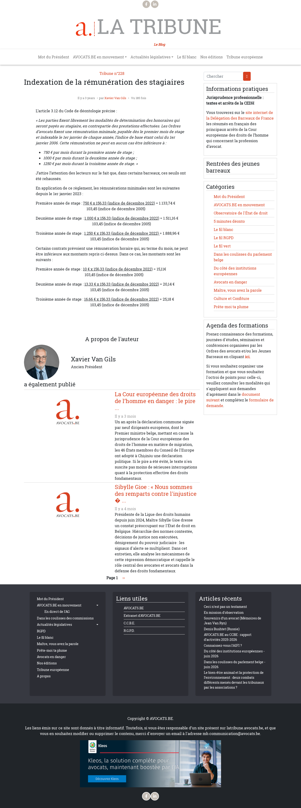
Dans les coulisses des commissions (65, 618)
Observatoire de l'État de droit (241, 213)
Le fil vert (222, 246)
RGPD (41, 631)
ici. (247, 356)
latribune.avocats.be (245, 728)
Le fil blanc (187, 57)
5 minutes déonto (229, 221)
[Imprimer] (140, 324)
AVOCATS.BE (134, 608)
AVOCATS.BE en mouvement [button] (98, 57)
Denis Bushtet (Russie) (221, 629)
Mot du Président (53, 57)
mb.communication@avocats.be (231, 733)
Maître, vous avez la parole (238, 290)
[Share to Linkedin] (112, 324)
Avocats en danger (230, 282)
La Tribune (159, 26)
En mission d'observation (224, 612)
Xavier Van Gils (115, 98)
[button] (131, 324)
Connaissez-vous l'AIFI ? (223, 645)
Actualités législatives (54, 624)
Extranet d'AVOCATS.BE (142, 615)
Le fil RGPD (224, 237)
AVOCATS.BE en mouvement (239, 204)
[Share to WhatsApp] (102, 324)
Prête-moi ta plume (231, 306)
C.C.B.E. (129, 623)
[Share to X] (93, 324)
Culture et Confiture (231, 298)
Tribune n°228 (111, 73)
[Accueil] (85, 29)
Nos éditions (211, 57)
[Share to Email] (121, 324)
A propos (44, 676)
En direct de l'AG (57, 611)
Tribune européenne (244, 57)
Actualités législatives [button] (150, 57)
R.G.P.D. (129, 630)
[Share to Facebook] (83, 324)
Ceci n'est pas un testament (225, 606)
